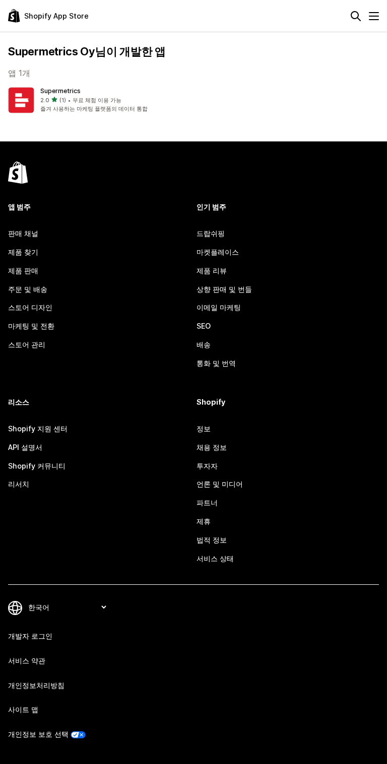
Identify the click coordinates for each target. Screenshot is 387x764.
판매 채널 (23, 233)
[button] (98, 100)
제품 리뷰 (212, 270)
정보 (204, 428)
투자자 (207, 466)
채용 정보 (212, 447)
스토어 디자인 (30, 307)
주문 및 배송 (27, 289)
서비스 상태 (215, 558)
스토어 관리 (26, 344)
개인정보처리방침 (36, 685)
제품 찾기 (23, 252)
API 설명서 (25, 447)
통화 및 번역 (216, 363)
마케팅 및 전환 (31, 326)
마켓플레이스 (218, 252)
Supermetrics (60, 91)
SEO (204, 326)
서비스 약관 (26, 660)
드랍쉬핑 (211, 233)
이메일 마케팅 (219, 307)
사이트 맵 (23, 709)
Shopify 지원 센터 (38, 428)
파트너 (207, 502)
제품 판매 (23, 270)
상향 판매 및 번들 (224, 289)
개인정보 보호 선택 (38, 734)
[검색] (356, 16)
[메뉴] (374, 16)
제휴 (204, 521)
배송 (204, 344)
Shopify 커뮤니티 (37, 466)
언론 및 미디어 (220, 484)
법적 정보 (212, 540)
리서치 (18, 484)
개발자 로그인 (30, 636)
